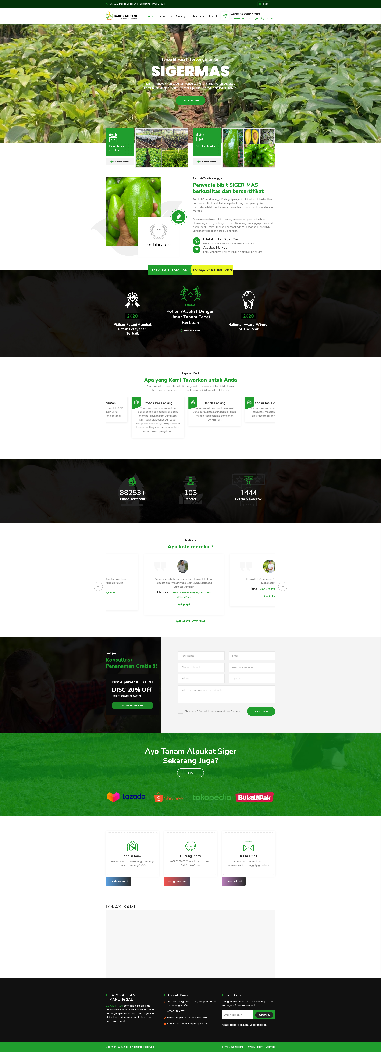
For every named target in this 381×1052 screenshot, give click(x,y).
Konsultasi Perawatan (134, 403)
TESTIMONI (190, 105)
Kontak (213, 16)
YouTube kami (233, 881)
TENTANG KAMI (192, 330)
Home (150, 16)
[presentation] (98, 586)
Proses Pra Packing (247, 403)
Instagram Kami (176, 881)
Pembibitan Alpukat (116, 148)
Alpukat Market (206, 146)
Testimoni (198, 16)
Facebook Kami (118, 881)
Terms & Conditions (232, 1047)
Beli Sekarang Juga (132, 705)
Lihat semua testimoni (192, 621)
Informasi (164, 16)
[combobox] (252, 667)
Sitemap (270, 1047)
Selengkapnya (121, 161)
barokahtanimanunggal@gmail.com (253, 18)
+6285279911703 (245, 14)
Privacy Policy (254, 1047)
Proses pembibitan (190, 403)
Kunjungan (181, 16)
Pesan (265, 3)
